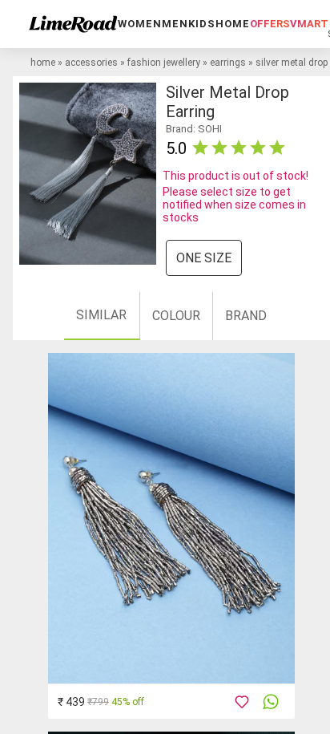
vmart (309, 24)
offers (270, 24)
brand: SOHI (194, 129)
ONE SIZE (203, 258)
